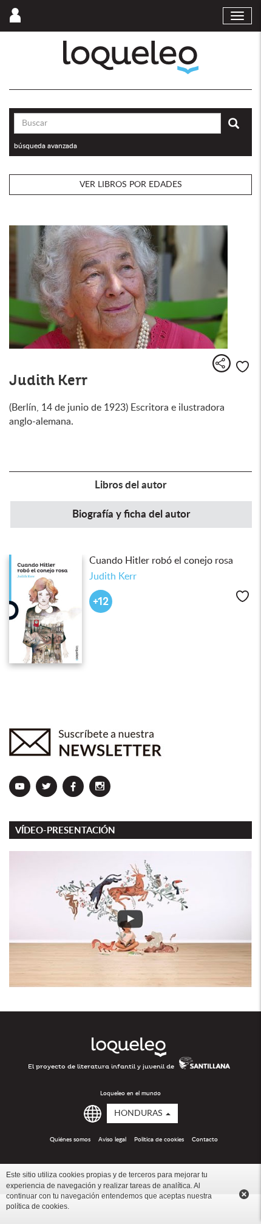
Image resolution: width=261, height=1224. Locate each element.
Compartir (221, 363)
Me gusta (242, 366)
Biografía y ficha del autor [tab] (131, 514)
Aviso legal (112, 1140)
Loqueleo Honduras (130, 57)
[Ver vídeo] (130, 919)
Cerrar (244, 1194)
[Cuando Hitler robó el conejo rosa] (45, 609)
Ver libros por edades (131, 184)
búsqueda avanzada (45, 145)
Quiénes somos (70, 1140)
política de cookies (36, 1206)
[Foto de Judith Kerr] (130, 287)
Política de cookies (159, 1140)
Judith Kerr (113, 576)
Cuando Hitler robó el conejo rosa (161, 561)
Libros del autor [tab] (130, 485)
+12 (101, 601)
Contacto (205, 1140)
